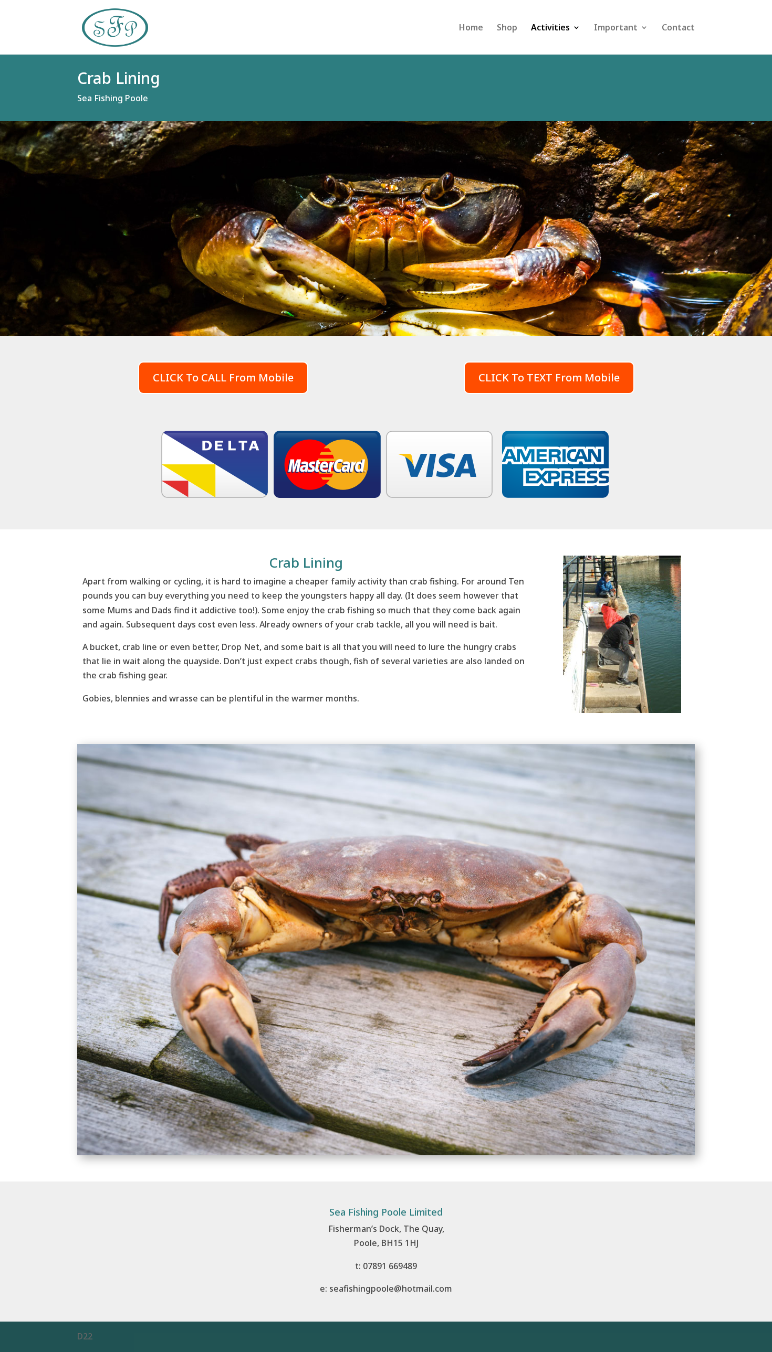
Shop (507, 28)
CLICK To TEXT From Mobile (549, 377)
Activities (550, 28)
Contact (678, 28)
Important (616, 28)
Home (471, 28)
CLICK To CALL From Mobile (223, 377)
